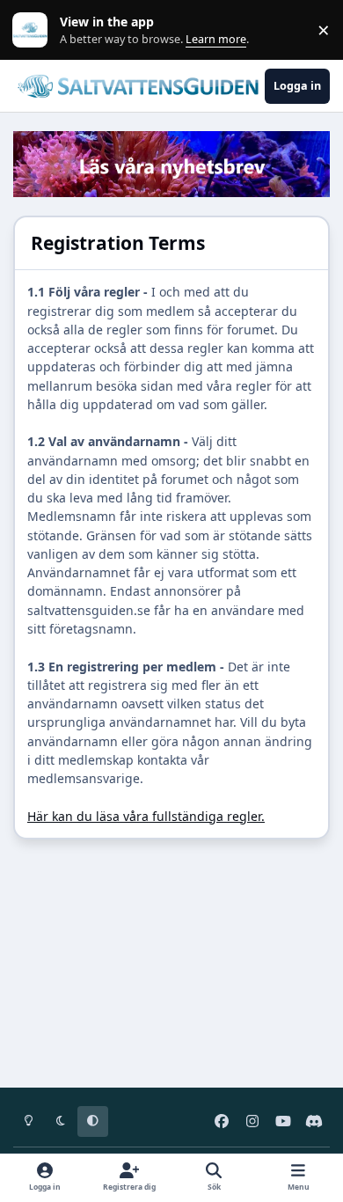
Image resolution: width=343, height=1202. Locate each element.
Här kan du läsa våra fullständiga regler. (146, 816)
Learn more (34, 30)
